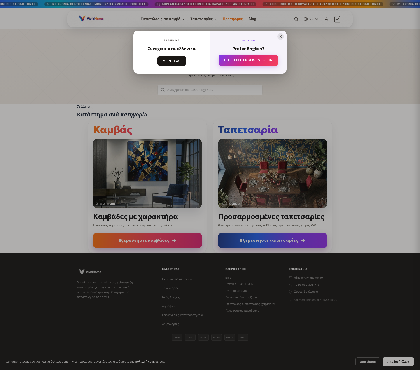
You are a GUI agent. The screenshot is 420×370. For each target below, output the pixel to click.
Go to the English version (248, 60)
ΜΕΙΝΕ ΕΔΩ (172, 61)
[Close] (280, 36)
